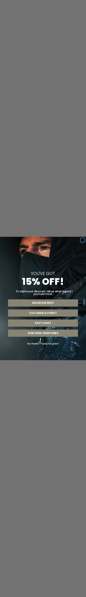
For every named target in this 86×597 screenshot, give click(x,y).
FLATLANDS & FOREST (43, 313)
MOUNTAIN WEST (43, 303)
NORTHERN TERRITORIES (43, 333)
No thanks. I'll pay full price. (43, 343)
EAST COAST (43, 323)
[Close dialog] (82, 240)
